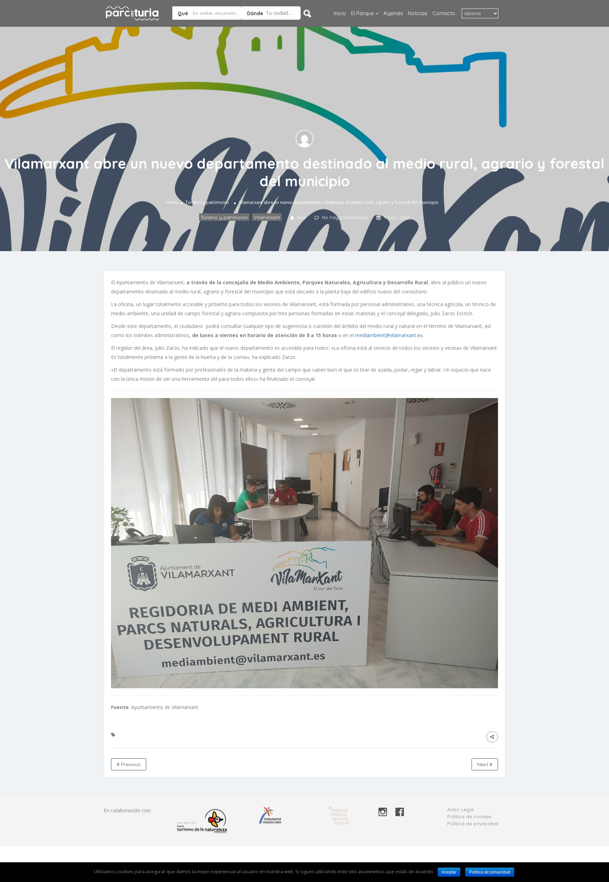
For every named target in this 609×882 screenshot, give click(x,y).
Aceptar (449, 872)
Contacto (443, 13)
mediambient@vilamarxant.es (389, 335)
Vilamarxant (267, 217)
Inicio (340, 13)
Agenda (393, 13)
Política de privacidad (472, 823)
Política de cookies (469, 816)
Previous (130, 764)
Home (172, 202)
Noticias (417, 13)
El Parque (362, 13)
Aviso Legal (460, 809)
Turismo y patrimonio (207, 202)
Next (483, 764)
